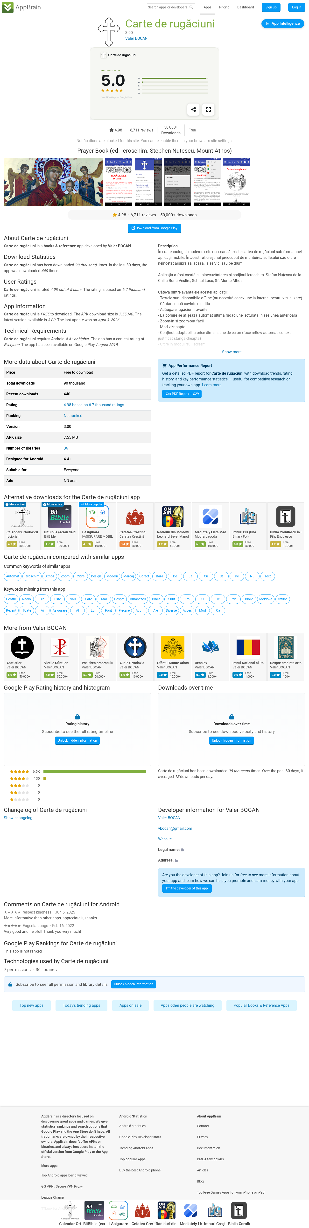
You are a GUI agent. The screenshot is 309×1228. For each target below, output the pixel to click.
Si (202, 599)
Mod (202, 610)
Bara (159, 576)
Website (165, 839)
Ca (218, 610)
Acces (187, 610)
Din (42, 599)
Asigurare (60, 610)
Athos (49, 576)
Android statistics (132, 1126)
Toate (27, 610)
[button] (231, 850)
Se (221, 576)
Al (77, 610)
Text (268, 576)
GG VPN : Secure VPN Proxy (62, 1186)
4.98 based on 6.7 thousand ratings (94, 405)
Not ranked (73, 415)
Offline (283, 599)
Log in (296, 7)
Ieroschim (32, 576)
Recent (11, 610)
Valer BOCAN (50, 628)
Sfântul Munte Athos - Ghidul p (173, 663)
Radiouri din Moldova (173, 532)
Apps (207, 7)
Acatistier (14, 663)
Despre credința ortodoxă (286, 663)
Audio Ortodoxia (131, 663)
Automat (12, 576)
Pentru (11, 599)
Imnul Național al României (248, 663)
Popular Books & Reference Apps (261, 1005)
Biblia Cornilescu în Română (286, 532)
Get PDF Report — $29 (182, 394)
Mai (104, 599)
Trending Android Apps (136, 1148)
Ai (42, 610)
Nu (252, 576)
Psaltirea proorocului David (97, 663)
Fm (187, 599)
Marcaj (128, 576)
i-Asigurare (90, 532)
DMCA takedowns (210, 1159)
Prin (234, 599)
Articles (202, 1170)
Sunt (171, 599)
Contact (203, 1126)
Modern (112, 576)
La (190, 576)
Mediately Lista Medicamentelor (210, 532)
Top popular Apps (132, 1159)
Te (218, 599)
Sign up (271, 7)
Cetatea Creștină (132, 532)
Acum (140, 610)
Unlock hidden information (77, 740)
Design (96, 576)
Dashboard (245, 7)
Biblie (249, 599)
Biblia (156, 599)
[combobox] (167, 7)
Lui (93, 610)
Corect (144, 576)
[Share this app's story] (193, 109)
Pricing (224, 7)
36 (66, 448)
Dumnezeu (138, 599)
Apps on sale (130, 1005)
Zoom (65, 576)
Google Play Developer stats (140, 1137)
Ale (155, 610)
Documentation (208, 1148)
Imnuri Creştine (244, 532)
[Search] (191, 7)
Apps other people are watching (187, 1005)
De (175, 576)
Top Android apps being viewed (64, 1175)
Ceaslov (201, 663)
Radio (26, 599)
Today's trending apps (81, 1005)
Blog (200, 1181)
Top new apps (31, 1005)
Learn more (211, 385)
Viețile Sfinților (56, 663)
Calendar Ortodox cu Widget (22, 532)
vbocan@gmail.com (175, 828)
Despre (119, 599)
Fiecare (124, 610)
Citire (80, 576)
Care (88, 599)
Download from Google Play (156, 228)
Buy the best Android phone (140, 1170)
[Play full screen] (208, 109)
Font (108, 610)
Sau (73, 599)
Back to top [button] (297, 1184)
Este (57, 599)
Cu (206, 576)
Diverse (171, 610)
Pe (237, 576)
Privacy (202, 1137)
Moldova (265, 599)
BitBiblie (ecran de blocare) (60, 532)
